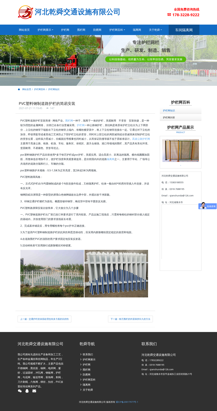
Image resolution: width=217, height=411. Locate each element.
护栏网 (81, 125)
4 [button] (178, 161)
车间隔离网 (184, 29)
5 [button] (183, 161)
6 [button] (187, 161)
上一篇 (44, 318)
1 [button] (164, 161)
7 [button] (192, 161)
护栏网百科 (39, 89)
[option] (180, 150)
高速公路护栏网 (141, 139)
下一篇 (130, 318)
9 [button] (180, 165)
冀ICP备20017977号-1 (127, 401)
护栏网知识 (53, 89)
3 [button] (173, 161)
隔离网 (110, 159)
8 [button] (197, 161)
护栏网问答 (169, 117)
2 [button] (168, 161)
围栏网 (69, 120)
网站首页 (24, 30)
